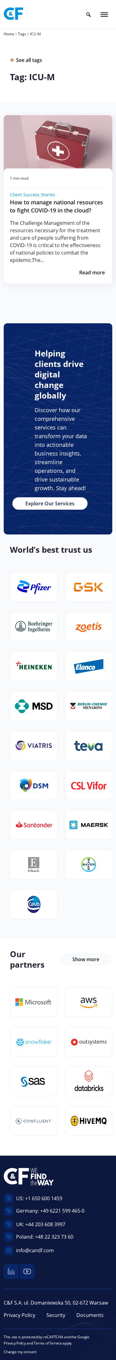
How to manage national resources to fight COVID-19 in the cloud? (56, 206)
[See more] (34, 1002)
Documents (90, 1315)
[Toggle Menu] (104, 14)
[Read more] (58, 143)
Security (55, 1315)
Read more (92, 272)
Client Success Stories (32, 195)
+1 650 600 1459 (43, 1198)
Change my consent (20, 1351)
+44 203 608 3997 (45, 1224)
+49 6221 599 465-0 (62, 1210)
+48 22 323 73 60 (54, 1236)
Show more (85, 959)
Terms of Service (48, 1343)
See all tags (29, 60)
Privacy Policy (19, 1315)
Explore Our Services (50, 503)
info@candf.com (35, 1250)
